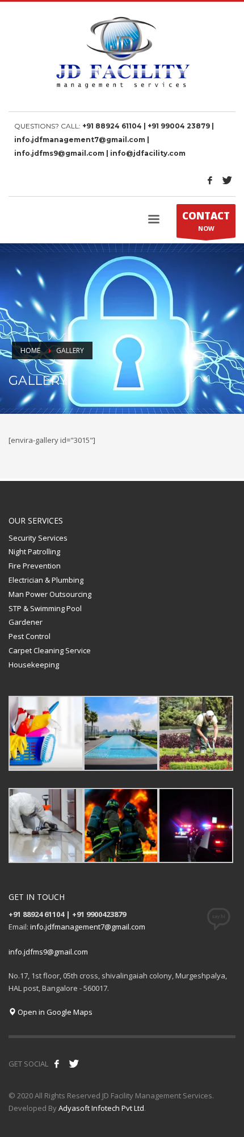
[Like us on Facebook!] (56, 1063)
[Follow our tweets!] (73, 1063)
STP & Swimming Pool (45, 608)
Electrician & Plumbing (46, 580)
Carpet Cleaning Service (50, 650)
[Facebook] (209, 180)
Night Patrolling (34, 551)
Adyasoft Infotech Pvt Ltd (101, 1108)
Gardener (26, 622)
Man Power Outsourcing (50, 594)
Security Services (38, 538)
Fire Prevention (35, 566)
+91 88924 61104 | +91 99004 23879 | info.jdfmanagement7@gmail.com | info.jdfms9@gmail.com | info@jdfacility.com (114, 139)
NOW (206, 221)
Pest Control (30, 636)
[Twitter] (226, 180)
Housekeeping (34, 664)
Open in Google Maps (54, 1012)
